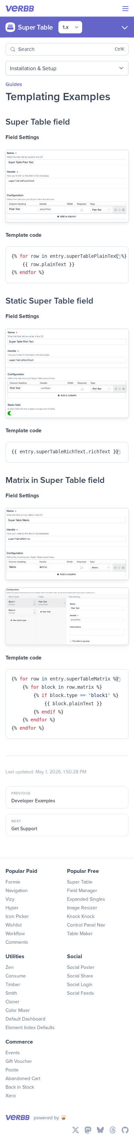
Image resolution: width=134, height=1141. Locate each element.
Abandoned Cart (22, 1078)
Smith (11, 993)
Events (12, 1052)
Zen (9, 967)
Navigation (16, 890)
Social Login (79, 984)
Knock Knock (80, 916)
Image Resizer (82, 907)
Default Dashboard (25, 1018)
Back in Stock (19, 1087)
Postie (12, 1069)
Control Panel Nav (86, 924)
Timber (12, 984)
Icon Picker (17, 916)
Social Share (80, 975)
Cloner (12, 1001)
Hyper (12, 907)
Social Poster (80, 967)
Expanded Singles (86, 899)
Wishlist (13, 924)
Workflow (15, 933)
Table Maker (80, 933)
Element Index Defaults (30, 1027)
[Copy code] (118, 256)
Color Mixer (17, 1010)
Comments (16, 942)
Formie (12, 881)
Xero (10, 1095)
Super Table (79, 881)
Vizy (9, 899)
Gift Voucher (18, 1061)
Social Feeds (80, 993)
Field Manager (82, 890)
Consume (15, 975)
